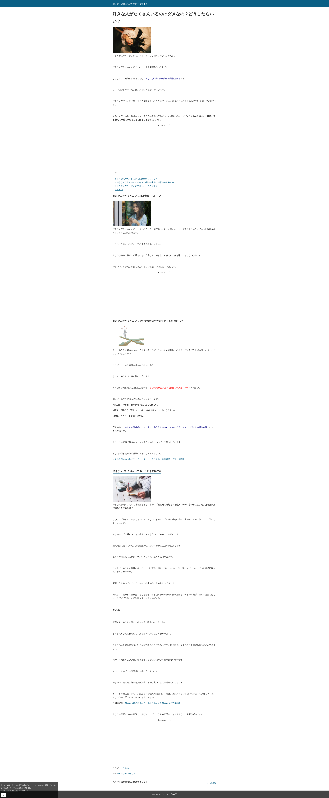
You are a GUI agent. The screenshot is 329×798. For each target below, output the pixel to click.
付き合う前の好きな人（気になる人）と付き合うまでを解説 (152, 703)
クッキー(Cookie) (37, 785)
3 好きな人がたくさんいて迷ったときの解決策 (136, 185)
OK (3, 795)
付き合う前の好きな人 (126, 773)
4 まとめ (119, 189)
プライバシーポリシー (10, 791)
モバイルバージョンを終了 (164, 794)
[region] (164, 147)
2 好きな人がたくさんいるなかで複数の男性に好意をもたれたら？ (145, 182)
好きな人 (126, 768)
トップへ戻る (211, 783)
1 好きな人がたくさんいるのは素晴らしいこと (136, 178)
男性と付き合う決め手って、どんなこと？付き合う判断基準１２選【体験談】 (151, 459)
